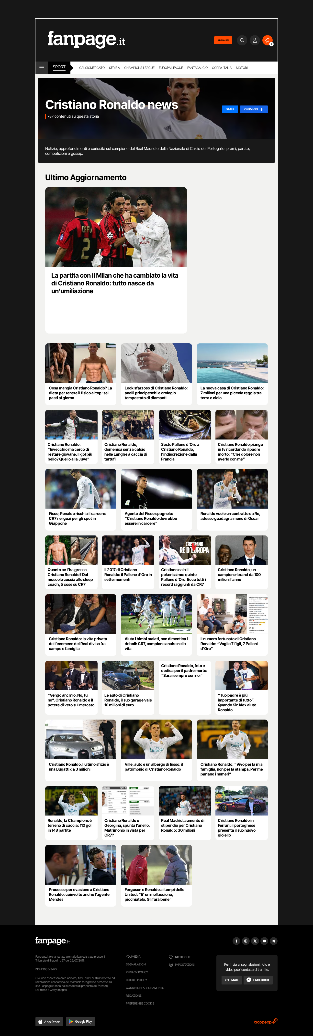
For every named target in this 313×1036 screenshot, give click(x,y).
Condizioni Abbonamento (145, 988)
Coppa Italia (222, 68)
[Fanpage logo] (80, 40)
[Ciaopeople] (266, 1023)
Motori (242, 68)
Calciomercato (92, 68)
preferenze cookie (140, 1003)
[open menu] (41, 68)
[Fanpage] (52, 941)
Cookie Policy (136, 980)
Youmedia (133, 956)
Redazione (134, 995)
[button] (49, 1021)
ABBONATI (223, 40)
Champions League (139, 68)
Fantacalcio (197, 68)
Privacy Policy (137, 972)
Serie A (114, 68)
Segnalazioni (136, 964)
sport (59, 66)
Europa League (171, 68)
